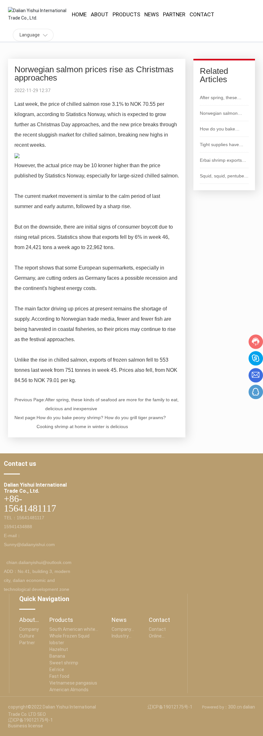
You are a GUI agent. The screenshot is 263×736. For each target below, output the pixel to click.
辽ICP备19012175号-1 (30, 720)
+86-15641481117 (30, 503)
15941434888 (18, 526)
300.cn (235, 706)
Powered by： (215, 707)
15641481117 (30, 517)
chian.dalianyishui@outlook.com (39, 562)
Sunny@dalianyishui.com (29, 544)
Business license (25, 725)
